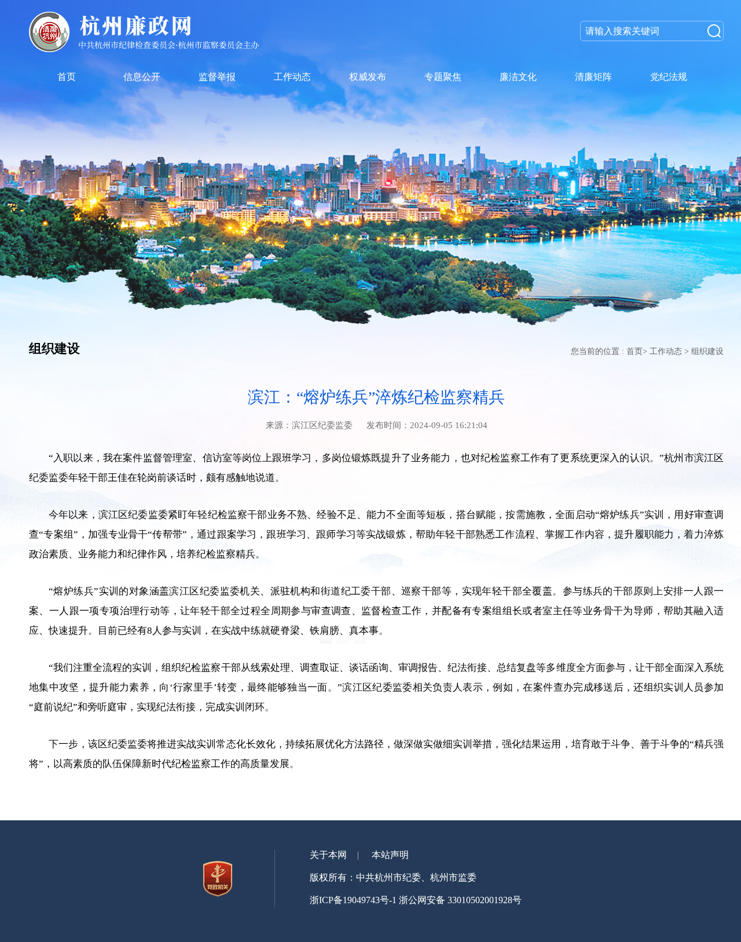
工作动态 (666, 351)
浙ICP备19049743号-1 (353, 900)
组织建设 (707, 351)
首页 (634, 351)
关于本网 (328, 855)
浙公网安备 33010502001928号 (460, 900)
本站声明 (390, 855)
